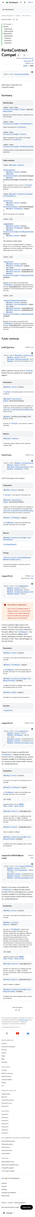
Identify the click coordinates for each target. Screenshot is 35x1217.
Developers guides (7, 1144)
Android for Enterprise (8, 1046)
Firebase (4, 1189)
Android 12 (5, 1130)
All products (5, 1196)
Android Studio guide (8, 1141)
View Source (27, 61)
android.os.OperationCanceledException (19, 410)
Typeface (20, 165)
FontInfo (28, 185)
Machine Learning (7, 1073)
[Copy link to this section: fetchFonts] (13, 455)
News (3, 1056)
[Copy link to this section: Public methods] (21, 339)
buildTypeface (9, 170)
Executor (17, 270)
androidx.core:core (27, 58)
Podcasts (4, 1062)
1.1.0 (32, 63)
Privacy (4, 1082)
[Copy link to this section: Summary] (14, 95)
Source (4, 1053)
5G (3, 1086)
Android (4, 1043)
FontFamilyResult (10, 544)
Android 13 (5, 1127)
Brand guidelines (20, 1202)
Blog (3, 1059)
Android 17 (5, 1114)
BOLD (5, 806)
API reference (8, 9)
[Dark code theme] (32, 72)
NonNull (10, 172)
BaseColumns (7, 111)
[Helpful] (13, 19)
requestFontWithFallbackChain (15, 300)
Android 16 (5, 1117)
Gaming (4, 1070)
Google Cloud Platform (9, 1192)
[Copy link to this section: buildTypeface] (16, 347)
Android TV (5, 1106)
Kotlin (25, 66)
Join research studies (8, 1171)
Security (4, 1050)
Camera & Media (7, 1079)
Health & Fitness (6, 1076)
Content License (23, 1020)
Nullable (13, 165)
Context (17, 172)
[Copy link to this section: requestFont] (14, 576)
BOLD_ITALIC (19, 806)
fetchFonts (22, 127)
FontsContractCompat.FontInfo (14, 134)
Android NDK (6, 1153)
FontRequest (18, 209)
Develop (17, 15)
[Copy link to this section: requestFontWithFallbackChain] (8, 858)
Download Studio (7, 1150)
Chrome (4, 1186)
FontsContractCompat (21, 74)
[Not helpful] (16, 19)
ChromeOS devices (8, 1100)
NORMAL (21, 804)
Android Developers (7, 15)
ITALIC (10, 806)
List (15, 304)
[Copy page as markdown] (24, 55)
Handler (17, 236)
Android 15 (5, 1120)
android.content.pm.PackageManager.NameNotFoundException (17, 558)
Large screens (6, 1094)
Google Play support (8, 1168)
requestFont (8, 224)
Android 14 (5, 1124)
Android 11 (5, 1133)
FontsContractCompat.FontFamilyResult (17, 124)
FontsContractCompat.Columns (14, 109)
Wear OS (4, 1097)
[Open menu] (3, 2)
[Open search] (21, 2)
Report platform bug (8, 1161)
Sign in (30, 2)
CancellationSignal (10, 176)
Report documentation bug (10, 1165)
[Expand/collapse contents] (13, 24)
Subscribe (27, 1207)
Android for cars (7, 1103)
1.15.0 (31, 578)
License (10, 1202)
